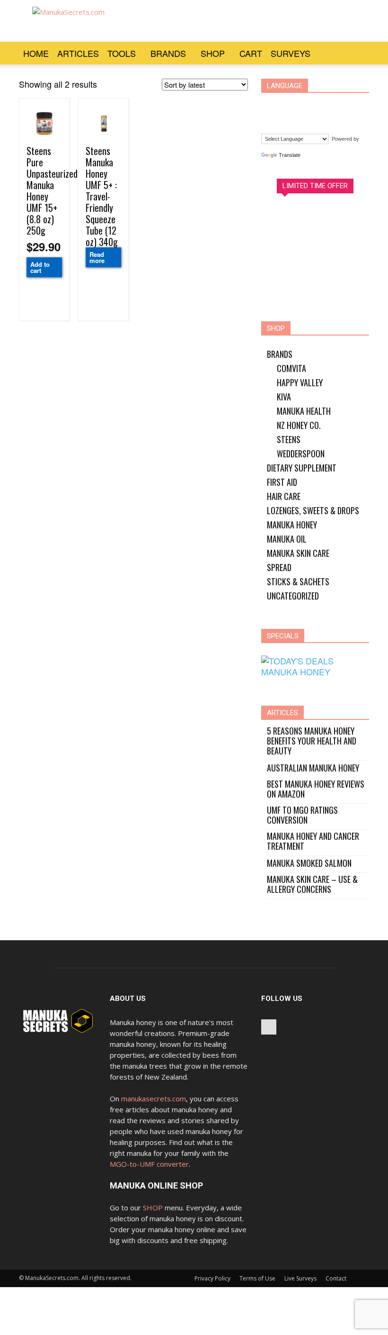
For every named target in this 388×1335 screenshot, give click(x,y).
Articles (78, 53)
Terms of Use (257, 1278)
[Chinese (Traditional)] (290, 104)
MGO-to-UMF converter (149, 1164)
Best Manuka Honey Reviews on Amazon (315, 789)
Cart (250, 53)
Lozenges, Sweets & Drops (313, 510)
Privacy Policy (212, 1278)
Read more (97, 257)
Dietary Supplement (301, 468)
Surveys (290, 53)
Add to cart (40, 267)
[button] (357, 53)
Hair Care (283, 496)
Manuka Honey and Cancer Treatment (313, 841)
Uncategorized (293, 596)
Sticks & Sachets (298, 581)
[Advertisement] (258, 21)
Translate (289, 155)
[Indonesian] (326, 104)
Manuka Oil (287, 539)
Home (36, 53)
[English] (308, 104)
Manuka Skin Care (298, 553)
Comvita (291, 368)
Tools (121, 53)
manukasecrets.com (153, 1098)
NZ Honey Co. (299, 425)
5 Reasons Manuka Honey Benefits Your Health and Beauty (311, 741)
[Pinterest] (268, 1027)
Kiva (284, 397)
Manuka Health (304, 411)
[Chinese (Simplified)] (272, 104)
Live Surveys (300, 1278)
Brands (168, 53)
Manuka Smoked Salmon (309, 863)
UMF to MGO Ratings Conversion (302, 815)
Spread (279, 567)
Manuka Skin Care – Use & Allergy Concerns (312, 884)
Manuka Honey (292, 524)
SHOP (153, 1207)
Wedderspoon (301, 453)
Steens (288, 439)
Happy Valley (300, 382)
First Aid (282, 482)
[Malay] (272, 118)
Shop (213, 53)
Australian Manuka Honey (313, 768)
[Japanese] (344, 104)
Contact (336, 1278)
